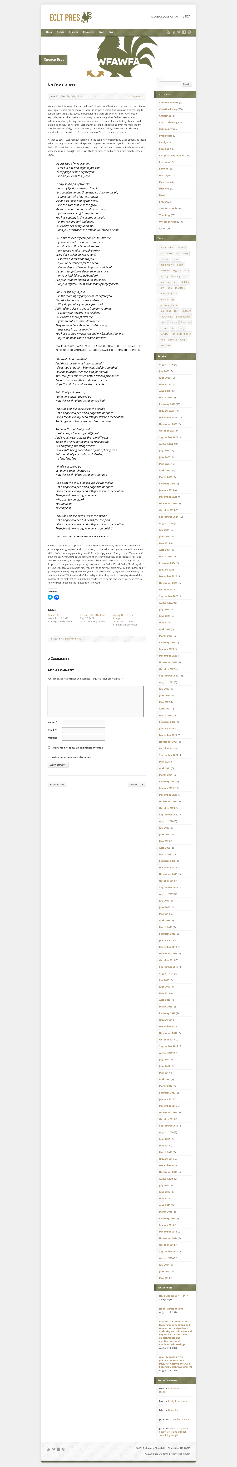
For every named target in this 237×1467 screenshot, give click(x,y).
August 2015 (166, 1178)
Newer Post (57, 784)
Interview (164, 162)
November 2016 (168, 1112)
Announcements (168, 102)
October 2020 (167, 807)
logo (169, 287)
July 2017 (164, 1059)
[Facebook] (184, 32)
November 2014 (168, 1238)
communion (166, 253)
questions (165, 310)
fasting (164, 276)
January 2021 (166, 788)
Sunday (164, 333)
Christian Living (168, 109)
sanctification (183, 316)
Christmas (165, 115)
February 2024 (167, 563)
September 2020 (168, 814)
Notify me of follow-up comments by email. (77, 747)
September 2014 (168, 1251)
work (182, 339)
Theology (164, 215)
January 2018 (166, 1019)
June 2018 (164, 986)
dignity (177, 270)
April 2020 (164, 847)
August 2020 (166, 821)
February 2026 (167, 404)
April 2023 (164, 629)
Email (52, 729)
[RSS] (168, 32)
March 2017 (165, 1085)
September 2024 (168, 516)
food (185, 276)
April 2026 (164, 390)
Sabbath (186, 310)
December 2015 (168, 1165)
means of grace (168, 293)
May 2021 (164, 761)
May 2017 (164, 1072)
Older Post (137, 784)
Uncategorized (168, 221)
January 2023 (166, 649)
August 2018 (166, 973)
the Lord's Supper (181, 333)
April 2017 (164, 1079)
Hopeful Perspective (171, 1308)
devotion (165, 270)
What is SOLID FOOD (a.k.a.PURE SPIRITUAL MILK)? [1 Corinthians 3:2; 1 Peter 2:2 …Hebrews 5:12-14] (175, 1362)
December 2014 (168, 1231)
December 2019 (168, 867)
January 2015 (166, 1225)
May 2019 (164, 913)
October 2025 (167, 430)
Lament (163, 168)
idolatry (185, 282)
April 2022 (164, 708)
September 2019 (168, 887)
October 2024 (167, 510)
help (175, 282)
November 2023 (168, 582)
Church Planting (168, 122)
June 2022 (164, 695)
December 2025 (168, 417)
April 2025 (164, 470)
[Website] (189, 32)
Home (49, 32)
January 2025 (166, 490)
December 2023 (168, 576)
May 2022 (164, 702)
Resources (88, 32)
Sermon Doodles (169, 208)
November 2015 (168, 1171)
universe (172, 339)
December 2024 (168, 496)
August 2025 (166, 443)
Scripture (185, 322)
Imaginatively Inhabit (71, 638)
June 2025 (164, 457)
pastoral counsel (169, 305)
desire (180, 264)
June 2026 (164, 377)
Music (162, 195)
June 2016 (164, 1138)
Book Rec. (173, 1410)
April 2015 (164, 1205)
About (60, 32)
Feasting (164, 148)
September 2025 (168, 437)
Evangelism (166, 135)
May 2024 (164, 543)
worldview (165, 345)
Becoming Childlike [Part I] (93, 614)
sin (172, 328)
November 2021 (168, 741)
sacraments (166, 316)
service (164, 328)
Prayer (163, 201)
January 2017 (166, 1099)
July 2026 (164, 371)
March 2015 (165, 1211)
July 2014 (164, 1264)
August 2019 (166, 894)
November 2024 (168, 503)
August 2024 (166, 523)
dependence (167, 264)
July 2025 (164, 450)
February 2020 (167, 860)
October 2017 (167, 1039)
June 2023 (164, 615)
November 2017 (168, 1033)
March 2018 (165, 1006)
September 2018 (168, 966)
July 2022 (164, 688)
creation (164, 259)
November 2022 (168, 662)
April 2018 (164, 999)
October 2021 (167, 748)
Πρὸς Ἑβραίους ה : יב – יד (173, 1295)
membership (167, 299)
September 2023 (168, 596)
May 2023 (164, 622)
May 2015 (164, 1198)
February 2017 (167, 1092)
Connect (73, 32)
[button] (118, 57)
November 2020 (168, 801)
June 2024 (164, 536)
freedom (165, 282)
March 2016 (165, 1152)
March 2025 (165, 476)
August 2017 (166, 1052)
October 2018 (167, 960)
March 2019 (165, 927)
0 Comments (127, 96)
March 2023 (165, 635)
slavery (181, 328)
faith (186, 270)
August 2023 (166, 602)
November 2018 (168, 953)
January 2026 (166, 410)
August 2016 (166, 1132)
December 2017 (168, 1026)
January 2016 (166, 1158)
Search (186, 84)
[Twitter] (178, 32)
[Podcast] (173, 32)
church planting (177, 247)
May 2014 (164, 1277)
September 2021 (168, 755)
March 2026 (165, 397)
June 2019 (164, 907)
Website (52, 737)
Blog (101, 32)
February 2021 (167, 781)
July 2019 (164, 900)
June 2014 (164, 1271)
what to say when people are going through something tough (173, 1431)
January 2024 (166, 569)
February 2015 (167, 1218)
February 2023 (167, 642)
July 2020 (164, 827)
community (182, 253)
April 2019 (164, 920)
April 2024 (164, 549)
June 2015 (164, 1191)
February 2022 (167, 721)
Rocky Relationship (178, 1401)
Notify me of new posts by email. (71, 757)
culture (176, 259)
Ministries (165, 182)
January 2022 (166, 728)
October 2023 (167, 589)
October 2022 (167, 669)
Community (166, 128)
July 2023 (164, 609)
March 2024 (165, 556)
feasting (175, 276)
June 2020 (164, 834)
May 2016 (164, 1145)
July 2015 (164, 1185)
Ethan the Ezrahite (179, 1419)
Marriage (164, 175)
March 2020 (165, 854)
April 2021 (164, 768)
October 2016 (167, 1119)
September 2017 (168, 1046)
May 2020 (164, 841)
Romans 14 (53, 614)
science (173, 322)
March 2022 (165, 715)
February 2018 (167, 1013)
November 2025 (168, 424)
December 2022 (168, 655)
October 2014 (167, 1244)
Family (163, 142)
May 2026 (164, 384)
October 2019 (167, 880)
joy (162, 287)
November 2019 (168, 874)
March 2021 (165, 774)
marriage (180, 287)
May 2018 (164, 993)
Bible (163, 247)
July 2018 (164, 980)
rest (176, 310)
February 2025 (167, 483)
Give (111, 32)
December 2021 (168, 735)
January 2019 (166, 940)
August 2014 (166, 1258)
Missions (164, 188)
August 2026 (166, 364)
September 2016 (168, 1125)
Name (52, 722)
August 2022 (166, 682)
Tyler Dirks (76, 96)
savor (163, 322)
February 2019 (167, 933)
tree (162, 339)
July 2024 (164, 529)
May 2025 (164, 463)
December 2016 (168, 1105)
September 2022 (168, 675)
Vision (162, 228)
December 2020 (168, 794)
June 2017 (164, 1066)
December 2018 (168, 946)
